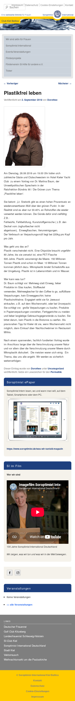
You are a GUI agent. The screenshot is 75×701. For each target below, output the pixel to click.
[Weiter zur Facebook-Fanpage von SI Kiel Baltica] (10, 575)
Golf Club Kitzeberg (15, 631)
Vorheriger (11, 83)
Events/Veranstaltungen (18, 51)
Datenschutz (31, 5)
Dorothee (52, 99)
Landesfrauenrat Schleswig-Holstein (24, 636)
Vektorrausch (11, 655)
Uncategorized (56, 368)
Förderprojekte (13, 58)
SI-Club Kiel (10, 641)
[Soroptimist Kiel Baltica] (58, 15)
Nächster (64, 83)
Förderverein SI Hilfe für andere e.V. (24, 64)
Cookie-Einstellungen (51, 5)
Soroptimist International (18, 45)
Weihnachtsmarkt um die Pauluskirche (25, 659)
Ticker (9, 70)
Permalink (56, 372)
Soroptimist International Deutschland (25, 645)
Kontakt (69, 5)
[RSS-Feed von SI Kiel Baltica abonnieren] (18, 575)
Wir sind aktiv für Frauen (18, 39)
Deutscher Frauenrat (15, 626)
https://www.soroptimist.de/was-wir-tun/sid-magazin (35, 448)
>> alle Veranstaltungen (19, 604)
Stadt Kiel (9, 650)
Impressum (17, 5)
